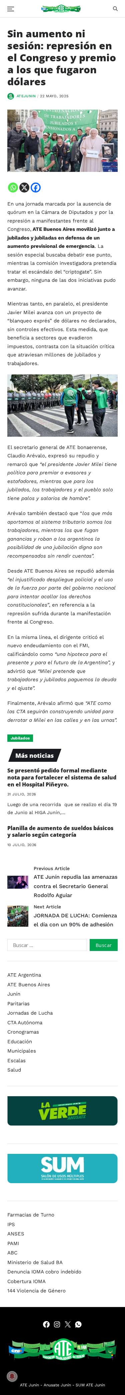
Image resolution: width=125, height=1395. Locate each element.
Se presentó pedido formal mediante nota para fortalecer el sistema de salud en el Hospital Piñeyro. (61, 777)
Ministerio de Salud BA (35, 1262)
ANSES (15, 1234)
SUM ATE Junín (90, 1385)
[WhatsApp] (78, 1324)
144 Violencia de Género (36, 1291)
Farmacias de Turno (30, 1215)
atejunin (26, 96)
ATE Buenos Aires (28, 985)
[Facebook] (36, 188)
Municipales (21, 1051)
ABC (12, 1253)
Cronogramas (23, 1032)
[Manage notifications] (12, 1376)
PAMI (13, 1243)
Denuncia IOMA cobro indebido (44, 1272)
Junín (13, 994)
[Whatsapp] (13, 188)
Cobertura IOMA (26, 1281)
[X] (24, 188)
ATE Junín (29, 1385)
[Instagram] (57, 1324)
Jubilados (20, 738)
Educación (19, 1042)
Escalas (16, 1061)
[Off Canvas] (10, 9)
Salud (14, 1070)
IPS (11, 1224)
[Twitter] (68, 1324)
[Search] (115, 8)
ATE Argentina (24, 975)
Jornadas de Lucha (30, 1013)
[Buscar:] (46, 946)
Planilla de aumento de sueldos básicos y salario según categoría (60, 831)
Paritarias (18, 1004)
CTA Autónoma (24, 1023)
